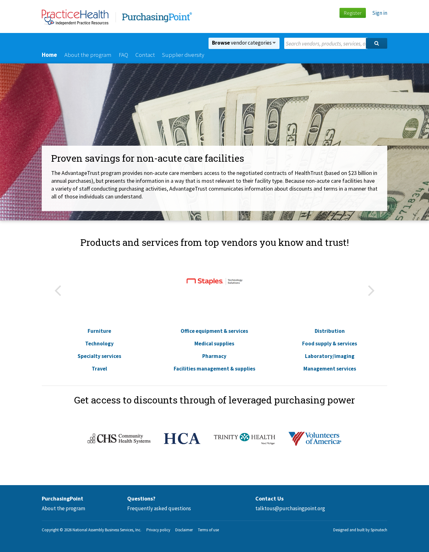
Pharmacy (214, 356)
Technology (99, 343)
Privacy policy (158, 530)
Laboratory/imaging (330, 356)
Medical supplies (214, 343)
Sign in (379, 12)
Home (49, 54)
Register (352, 12)
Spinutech (379, 530)
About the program (87, 54)
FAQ (123, 54)
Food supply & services (329, 343)
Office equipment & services (214, 330)
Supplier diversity (183, 54)
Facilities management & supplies (214, 368)
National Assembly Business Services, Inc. (107, 530)
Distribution (330, 330)
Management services (329, 368)
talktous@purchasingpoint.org (290, 508)
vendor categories (242, 42)
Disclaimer (184, 530)
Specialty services (99, 356)
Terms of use (208, 530)
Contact (145, 54)
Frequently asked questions (159, 508)
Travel (99, 368)
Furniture (99, 330)
